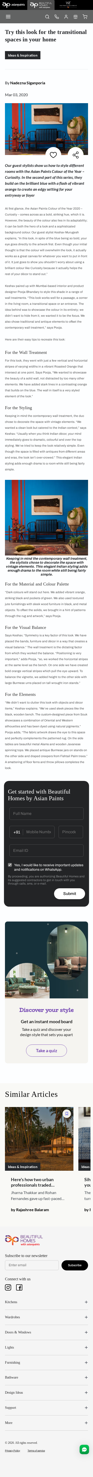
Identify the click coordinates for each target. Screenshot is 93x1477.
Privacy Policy (12, 1450)
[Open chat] (84, 1449)
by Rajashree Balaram (30, 1209)
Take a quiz (46, 1050)
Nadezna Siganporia (27, 82)
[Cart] (85, 16)
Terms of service (36, 1450)
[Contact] (56, 16)
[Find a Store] (75, 16)
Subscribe (75, 1265)
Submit (69, 894)
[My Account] (66, 16)
